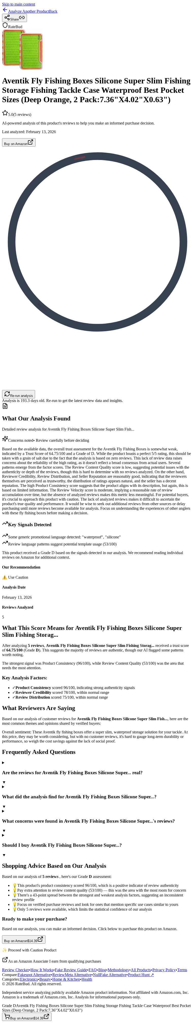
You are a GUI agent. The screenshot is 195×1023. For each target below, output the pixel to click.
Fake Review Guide (71, 970)
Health (87, 979)
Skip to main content (18, 4)
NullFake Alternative (109, 975)
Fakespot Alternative (34, 975)
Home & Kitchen (66, 979)
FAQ (93, 970)
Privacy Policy (164, 970)
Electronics (29, 979)
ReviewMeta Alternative (71, 975)
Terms (182, 970)
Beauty (45, 979)
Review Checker (15, 970)
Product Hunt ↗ (141, 975)
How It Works (41, 970)
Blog (102, 970)
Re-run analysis (21, 396)
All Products (141, 970)
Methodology (118, 970)
